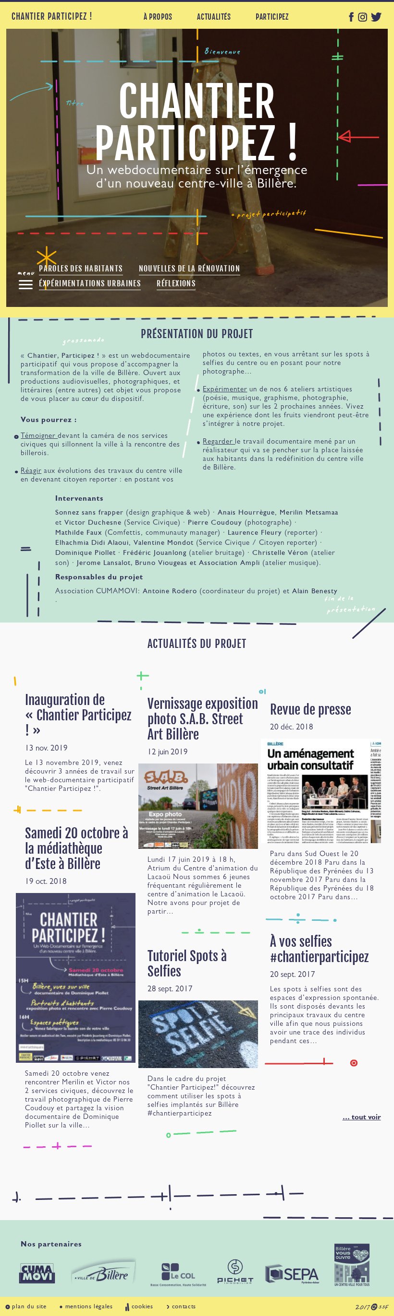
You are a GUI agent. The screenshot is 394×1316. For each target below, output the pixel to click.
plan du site (29, 1306)
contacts (184, 1306)
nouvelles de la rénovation (189, 268)
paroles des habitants (81, 268)
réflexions (176, 283)
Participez (272, 17)
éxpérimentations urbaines (90, 283)
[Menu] (25, 284)
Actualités (214, 17)
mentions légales (89, 1306)
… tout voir (362, 1118)
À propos (158, 17)
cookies (142, 1306)
